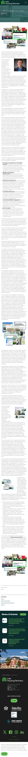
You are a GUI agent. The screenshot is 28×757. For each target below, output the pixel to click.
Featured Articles (5, 601)
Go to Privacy (24, 750)
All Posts (3, 596)
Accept (4, 753)
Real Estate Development (7, 602)
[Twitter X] (4, 732)
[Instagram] (16, 732)
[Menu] (26, 2)
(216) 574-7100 (14, 687)
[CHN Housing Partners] (10, 3)
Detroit (3, 604)
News (2, 589)
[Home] (12, 679)
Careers (14, 736)
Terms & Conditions (14, 739)
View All (23, 614)
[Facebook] (10, 732)
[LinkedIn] (22, 732)
